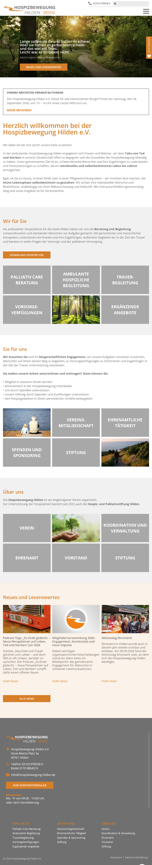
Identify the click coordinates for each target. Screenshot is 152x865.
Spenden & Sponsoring (71, 837)
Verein (105, 829)
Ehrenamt (108, 837)
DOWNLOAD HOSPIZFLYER (27, 255)
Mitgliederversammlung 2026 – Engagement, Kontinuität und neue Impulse (74, 641)
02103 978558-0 (101, 3)
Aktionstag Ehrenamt (117, 638)
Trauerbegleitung (23, 837)
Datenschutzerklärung (136, 857)
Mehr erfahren (19, 110)
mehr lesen (10, 681)
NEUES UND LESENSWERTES (43, 67)
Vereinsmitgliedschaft (70, 829)
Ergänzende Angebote (25, 846)
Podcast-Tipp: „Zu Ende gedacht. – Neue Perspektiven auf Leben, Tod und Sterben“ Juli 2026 (26, 641)
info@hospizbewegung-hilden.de (33, 775)
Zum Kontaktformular (29, 785)
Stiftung (61, 842)
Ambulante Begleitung (26, 833)
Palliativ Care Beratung (26, 829)
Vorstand (107, 842)
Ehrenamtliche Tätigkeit (71, 833)
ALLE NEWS (26, 698)
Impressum (116, 857)
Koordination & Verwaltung (118, 833)
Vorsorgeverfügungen (25, 842)
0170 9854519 (28, 768)
